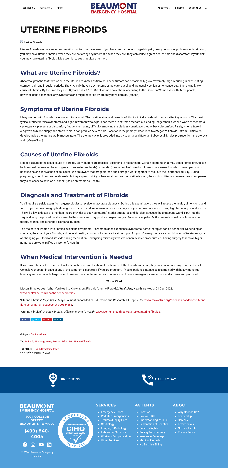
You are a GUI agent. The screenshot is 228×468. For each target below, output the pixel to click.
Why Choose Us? (188, 412)
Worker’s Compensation (116, 436)
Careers (183, 420)
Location (144, 412)
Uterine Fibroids (82, 341)
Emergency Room (112, 412)
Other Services (110, 440)
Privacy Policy (186, 432)
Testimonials (186, 424)
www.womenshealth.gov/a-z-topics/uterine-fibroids (128, 311)
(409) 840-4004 (37, 433)
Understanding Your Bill (153, 420)
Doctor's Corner (39, 334)
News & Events (187, 428)
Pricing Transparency (152, 432)
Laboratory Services (113, 432)
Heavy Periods (53, 341)
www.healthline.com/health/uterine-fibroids (47, 293)
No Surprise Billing (150, 444)
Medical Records (149, 440)
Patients (144, 405)
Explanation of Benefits (153, 424)
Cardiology (107, 424)
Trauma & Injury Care (114, 420)
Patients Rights (148, 428)
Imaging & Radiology (113, 428)
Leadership (185, 416)
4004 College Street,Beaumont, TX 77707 (37, 420)
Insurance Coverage (151, 436)
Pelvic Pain (67, 341)
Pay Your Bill (147, 416)
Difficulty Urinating (35, 341)
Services (106, 405)
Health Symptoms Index (46, 349)
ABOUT (180, 405)
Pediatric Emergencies (115, 416)
